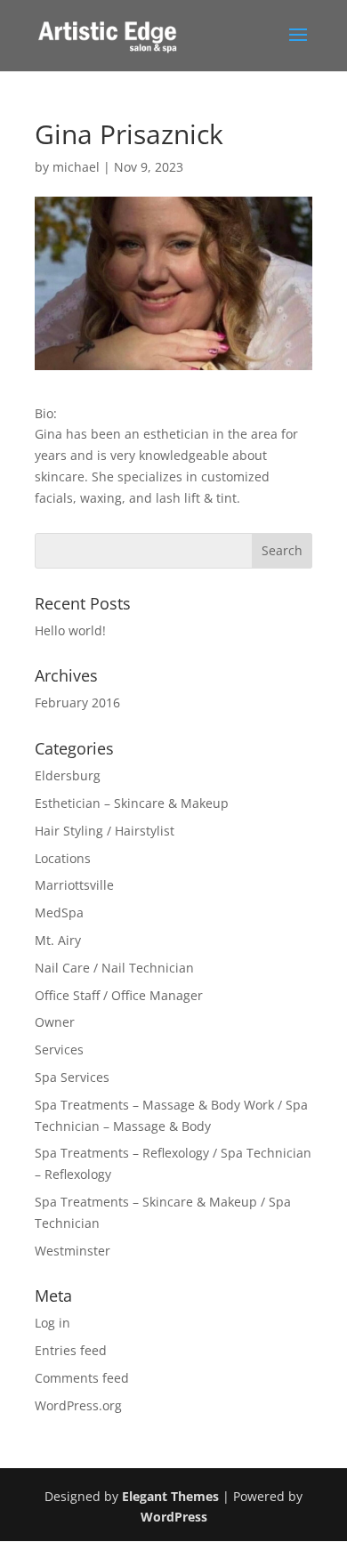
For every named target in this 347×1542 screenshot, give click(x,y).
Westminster (72, 1250)
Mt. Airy (58, 940)
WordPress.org (78, 1405)
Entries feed (71, 1350)
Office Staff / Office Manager (119, 995)
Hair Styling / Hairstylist (104, 830)
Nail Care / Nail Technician (114, 967)
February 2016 (77, 702)
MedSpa (59, 912)
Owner (55, 1021)
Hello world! (70, 630)
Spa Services (72, 1077)
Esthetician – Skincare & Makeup (132, 803)
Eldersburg (68, 775)
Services (59, 1049)
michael (76, 166)
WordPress (174, 1516)
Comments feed (82, 1377)
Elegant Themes (170, 1496)
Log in (52, 1322)
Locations (63, 858)
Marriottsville (74, 884)
